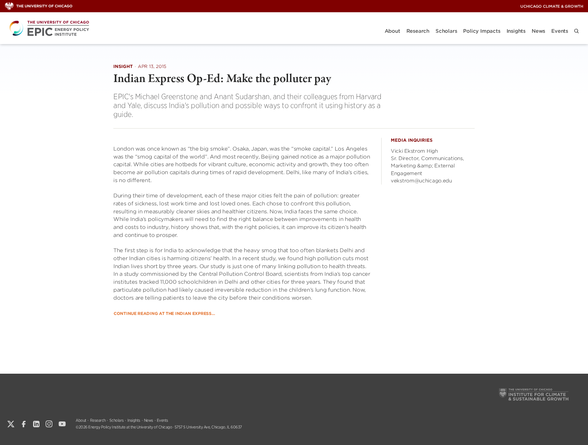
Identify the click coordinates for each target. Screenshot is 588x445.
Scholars (446, 31)
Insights (516, 31)
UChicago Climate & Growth (551, 6)
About (392, 31)
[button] (576, 31)
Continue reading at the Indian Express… (164, 313)
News (538, 31)
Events (559, 31)
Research (417, 31)
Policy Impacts (481, 31)
